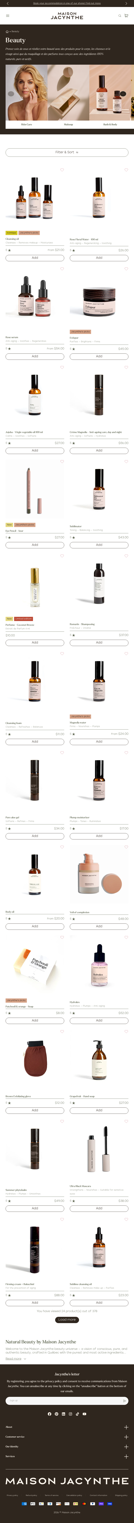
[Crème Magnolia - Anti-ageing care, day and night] (99, 394)
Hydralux (75, 1002)
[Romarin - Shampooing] (99, 583)
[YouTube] (84, 1414)
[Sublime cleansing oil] (99, 1246)
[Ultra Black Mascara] (99, 1148)
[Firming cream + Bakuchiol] (35, 1246)
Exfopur (74, 338)
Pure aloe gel (12, 817)
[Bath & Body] (110, 93)
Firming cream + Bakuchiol (20, 1284)
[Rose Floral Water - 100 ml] (99, 197)
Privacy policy (12, 1495)
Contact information (99, 1495)
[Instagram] (70, 1414)
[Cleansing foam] (35, 681)
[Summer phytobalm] (35, 1148)
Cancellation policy (74, 1495)
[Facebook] (49, 1414)
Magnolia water (78, 722)
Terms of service (52, 1495)
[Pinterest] (56, 1414)
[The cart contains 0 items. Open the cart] (126, 16)
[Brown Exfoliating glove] (35, 1059)
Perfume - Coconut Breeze (20, 625)
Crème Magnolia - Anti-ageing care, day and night (96, 432)
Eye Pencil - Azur (14, 531)
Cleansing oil (12, 239)
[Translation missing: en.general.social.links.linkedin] (63, 1414)
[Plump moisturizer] (99, 780)
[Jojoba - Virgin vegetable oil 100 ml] (35, 394)
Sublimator (76, 526)
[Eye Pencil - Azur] (35, 489)
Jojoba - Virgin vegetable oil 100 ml (24, 432)
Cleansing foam (14, 723)
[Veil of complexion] (99, 874)
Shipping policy (121, 1495)
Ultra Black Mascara (80, 1186)
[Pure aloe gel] (35, 780)
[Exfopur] (99, 296)
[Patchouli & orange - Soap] (35, 964)
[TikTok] (77, 1414)
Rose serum (12, 337)
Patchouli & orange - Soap (19, 1006)
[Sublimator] (99, 489)
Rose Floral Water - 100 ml (84, 239)
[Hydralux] (99, 964)
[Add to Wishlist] (60, 172)
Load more (67, 1320)
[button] (60, 172)
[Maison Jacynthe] (67, 16)
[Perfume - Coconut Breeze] (35, 583)
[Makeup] (68, 93)
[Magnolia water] (99, 681)
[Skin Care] (26, 93)
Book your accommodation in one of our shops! (59, 3)
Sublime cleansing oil (81, 1284)
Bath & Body (110, 124)
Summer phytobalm (16, 1190)
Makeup (68, 124)
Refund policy (32, 1495)
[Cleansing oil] (35, 197)
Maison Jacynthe (71, 1513)
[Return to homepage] (67, 1481)
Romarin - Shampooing (82, 624)
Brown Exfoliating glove (18, 1096)
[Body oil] (35, 874)
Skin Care (26, 124)
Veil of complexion (79, 912)
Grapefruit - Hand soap (82, 1096)
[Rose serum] (35, 296)
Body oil (10, 912)
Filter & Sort (64, 152)
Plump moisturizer (80, 817)
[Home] (7, 31)
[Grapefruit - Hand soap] (99, 1059)
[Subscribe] (124, 1401)
